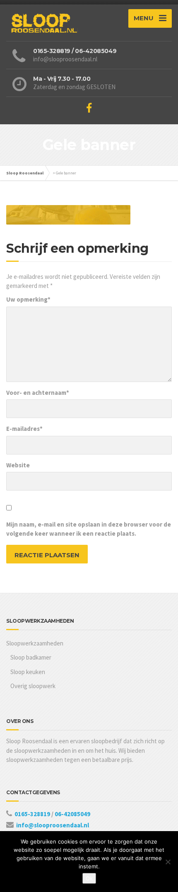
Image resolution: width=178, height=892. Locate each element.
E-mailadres (24, 429)
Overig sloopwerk (32, 686)
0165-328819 (32, 814)
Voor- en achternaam (37, 392)
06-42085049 (72, 814)
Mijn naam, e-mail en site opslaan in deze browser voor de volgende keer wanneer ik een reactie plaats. (88, 529)
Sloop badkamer (30, 657)
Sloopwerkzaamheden (34, 643)
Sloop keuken (27, 672)
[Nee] (168, 862)
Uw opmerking (28, 299)
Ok (89, 878)
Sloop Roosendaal (24, 173)
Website (18, 465)
